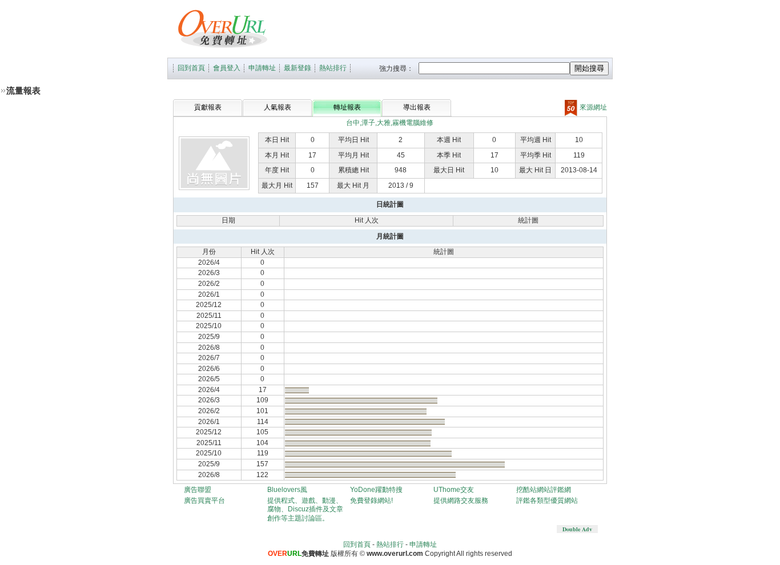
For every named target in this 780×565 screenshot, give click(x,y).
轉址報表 (347, 107)
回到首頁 (191, 68)
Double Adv (577, 529)
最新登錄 (297, 68)
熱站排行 (333, 68)
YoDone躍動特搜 (376, 490)
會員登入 (226, 68)
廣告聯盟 (197, 490)
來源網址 (592, 107)
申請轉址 (262, 68)
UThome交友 (453, 490)
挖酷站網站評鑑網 (543, 490)
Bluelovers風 (287, 490)
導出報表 (417, 107)
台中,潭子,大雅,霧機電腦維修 (389, 123)
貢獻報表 (208, 107)
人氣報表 (277, 107)
